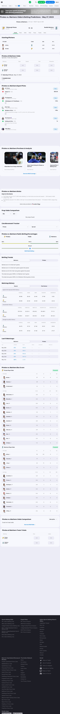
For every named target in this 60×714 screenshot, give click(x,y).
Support (22, 672)
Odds (25, 32)
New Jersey (42, 635)
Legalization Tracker (44, 623)
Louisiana (42, 627)
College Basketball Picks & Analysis (29, 627)
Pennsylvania (43, 638)
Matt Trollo (7, 107)
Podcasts (23, 674)
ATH (15, 347)
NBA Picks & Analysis (26, 623)
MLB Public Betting (29, 251)
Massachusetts (43, 646)
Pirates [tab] (44, 260)
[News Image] (13, 158)
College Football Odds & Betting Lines (11, 625)
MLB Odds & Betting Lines (8, 634)
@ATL (15, 359)
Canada (41, 655)
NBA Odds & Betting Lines (8, 623)
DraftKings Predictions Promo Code (10, 676)
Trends (39, 32)
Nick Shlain (29, 169)
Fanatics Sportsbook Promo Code (10, 661)
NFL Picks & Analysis (26, 621)
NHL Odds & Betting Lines (8, 636)
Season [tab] (16, 286)
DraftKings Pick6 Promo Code (9, 693)
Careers (22, 666)
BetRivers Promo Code (7, 691)
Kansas (41, 648)
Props (34, 32)
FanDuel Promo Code (7, 682)
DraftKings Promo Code (7, 680)
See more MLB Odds (29, 524)
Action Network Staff (8, 169)
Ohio (41, 644)
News (20, 32)
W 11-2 (24, 356)
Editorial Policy (24, 664)
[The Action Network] (30, 2)
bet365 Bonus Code (6, 665)
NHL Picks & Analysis (26, 632)
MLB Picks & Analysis (26, 630)
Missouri (42, 652)
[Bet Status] (3, 92)
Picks (30, 32)
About (22, 660)
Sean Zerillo (52, 169)
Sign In (57, 2)
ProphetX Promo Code (7, 678)
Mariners (53, 236)
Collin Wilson (7, 128)
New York (42, 625)
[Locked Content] (30, 248)
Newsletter (23, 677)
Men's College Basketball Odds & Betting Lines (9, 628)
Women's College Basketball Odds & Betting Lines (10, 632)
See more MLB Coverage (29, 173)
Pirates (8, 236)
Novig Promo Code (6, 674)
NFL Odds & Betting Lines (8, 621)
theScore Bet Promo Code (8, 684)
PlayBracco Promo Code (7, 704)
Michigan (42, 642)
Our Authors (23, 662)
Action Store (24, 668)
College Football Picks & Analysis (28, 625)
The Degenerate (8, 97)
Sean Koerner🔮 (8, 117)
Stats (45, 32)
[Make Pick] (5, 93)
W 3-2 (24, 347)
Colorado (42, 633)
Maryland (42, 629)
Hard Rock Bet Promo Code (8, 689)
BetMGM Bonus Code (7, 663)
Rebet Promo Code (6, 701)
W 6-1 (24, 350)
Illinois (41, 640)
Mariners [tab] (16, 260)
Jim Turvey (7, 88)
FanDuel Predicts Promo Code (9, 670)
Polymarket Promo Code (7, 668)
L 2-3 (24, 359)
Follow (55, 88)
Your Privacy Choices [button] (26, 681)
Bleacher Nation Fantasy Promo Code (11, 697)
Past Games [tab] (44, 286)
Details (15, 32)
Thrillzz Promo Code (6, 706)
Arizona (41, 631)
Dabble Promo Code (6, 695)
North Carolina (43, 650)
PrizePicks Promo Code (7, 708)
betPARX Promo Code (7, 687)
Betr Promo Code (6, 699)
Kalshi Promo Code (6, 672)
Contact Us (23, 679)
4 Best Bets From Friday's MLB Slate (13, 166)
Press (22, 670)
